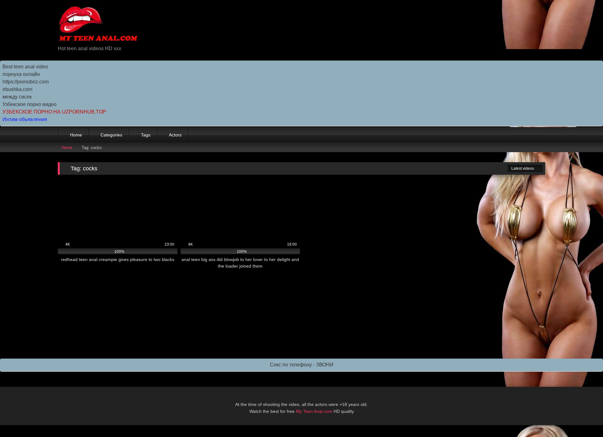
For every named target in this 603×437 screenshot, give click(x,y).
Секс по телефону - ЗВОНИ (302, 364)
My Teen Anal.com (314, 411)
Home (76, 134)
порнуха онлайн (21, 74)
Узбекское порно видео (30, 104)
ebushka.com (17, 89)
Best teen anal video (25, 66)
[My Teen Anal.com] (98, 25)
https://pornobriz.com (26, 81)
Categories (111, 134)
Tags (145, 134)
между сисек (17, 96)
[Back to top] (584, 418)
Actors (175, 134)
